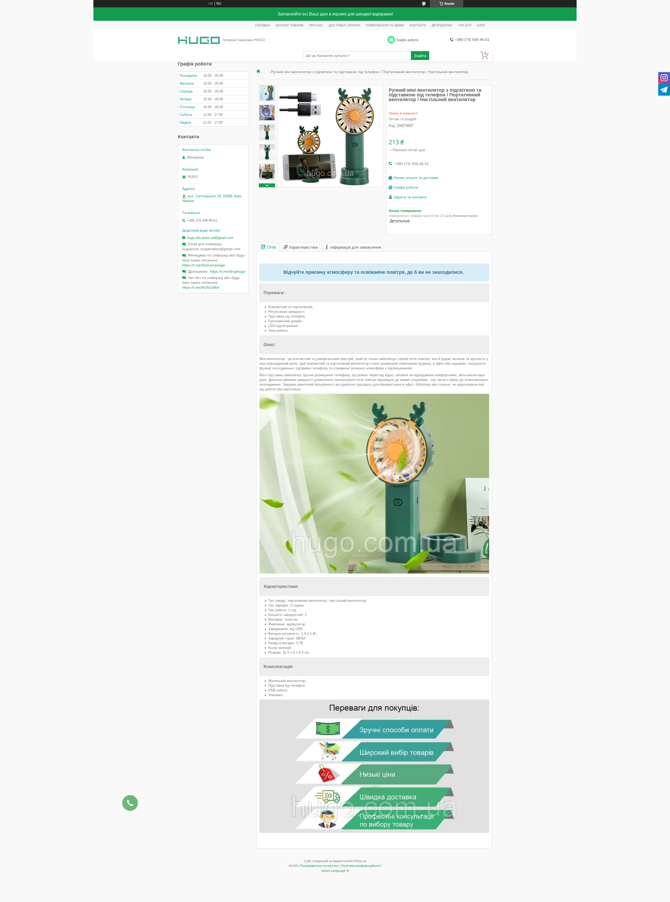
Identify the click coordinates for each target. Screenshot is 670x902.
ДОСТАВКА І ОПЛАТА (344, 25)
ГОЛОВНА (262, 25)
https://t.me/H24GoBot (200, 287)
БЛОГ (481, 25)
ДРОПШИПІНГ (442, 25)
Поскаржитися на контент (319, 866)
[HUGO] (199, 40)
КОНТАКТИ (418, 25)
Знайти (420, 55)
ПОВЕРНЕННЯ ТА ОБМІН (385, 25)
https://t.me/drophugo (227, 271)
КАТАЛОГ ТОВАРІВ (289, 25)
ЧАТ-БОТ (465, 25)
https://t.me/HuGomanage (203, 265)
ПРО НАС (316, 25)
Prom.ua (360, 861)
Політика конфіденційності (361, 866)
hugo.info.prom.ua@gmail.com (210, 238)
